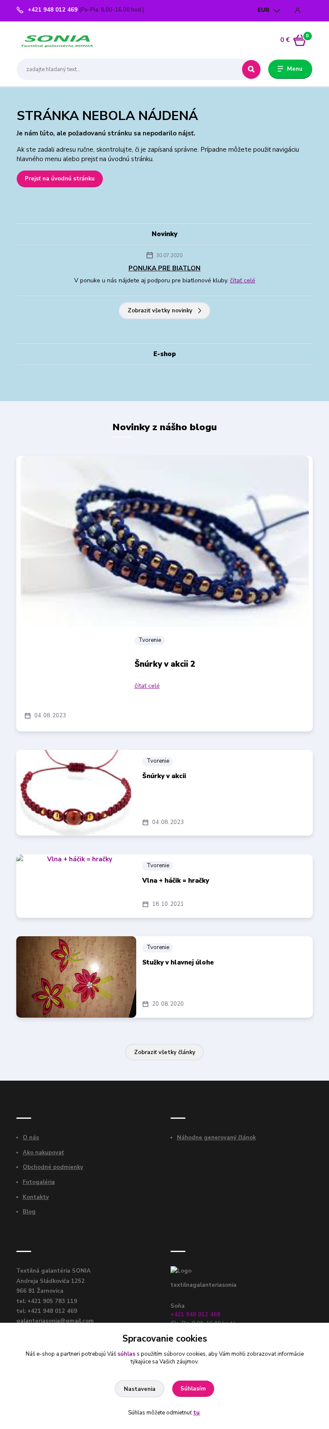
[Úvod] (57, 40)
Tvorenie (149, 640)
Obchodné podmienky (53, 1167)
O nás (31, 1137)
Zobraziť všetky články (164, 1052)
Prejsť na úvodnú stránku (60, 179)
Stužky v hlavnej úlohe (178, 962)
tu (196, 1413)
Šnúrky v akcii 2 (165, 664)
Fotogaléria (39, 1182)
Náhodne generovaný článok (216, 1137)
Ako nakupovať (43, 1152)
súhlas (126, 1354)
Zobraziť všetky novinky (160, 311)
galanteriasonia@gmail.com (55, 1321)
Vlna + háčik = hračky (175, 880)
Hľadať (251, 69)
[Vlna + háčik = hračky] (76, 885)
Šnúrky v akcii (164, 776)
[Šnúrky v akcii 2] (165, 541)
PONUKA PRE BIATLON (164, 268)
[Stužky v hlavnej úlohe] (76, 976)
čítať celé (242, 280)
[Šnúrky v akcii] (76, 793)
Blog (29, 1212)
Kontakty (36, 1197)
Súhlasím (193, 1389)
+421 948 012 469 (53, 10)
